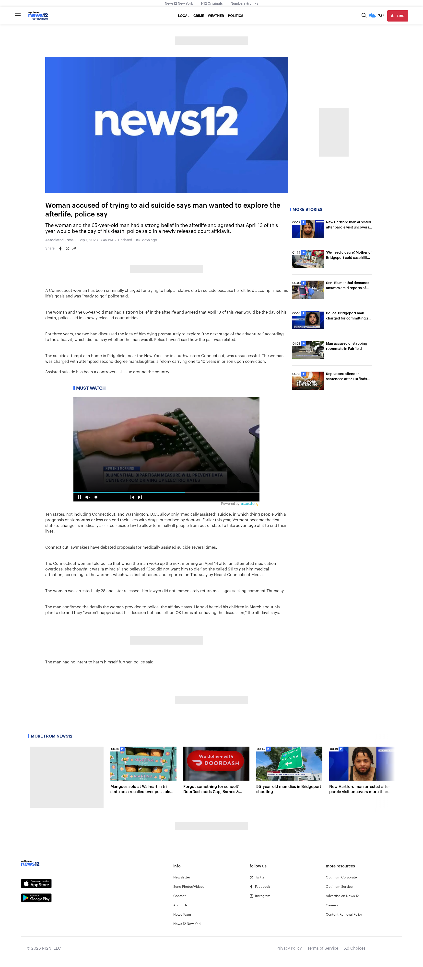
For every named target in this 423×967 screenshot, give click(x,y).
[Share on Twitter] (67, 248)
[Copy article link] (74, 248)
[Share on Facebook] (60, 248)
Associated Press (59, 240)
